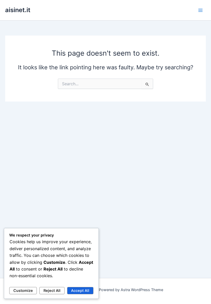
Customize (23, 290)
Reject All (51, 290)
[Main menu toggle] (200, 10)
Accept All (80, 290)
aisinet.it (17, 10)
